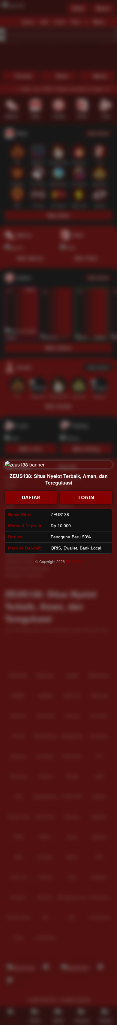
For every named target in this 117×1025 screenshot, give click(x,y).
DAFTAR (31, 497)
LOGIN (86, 497)
